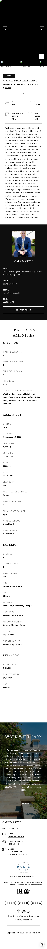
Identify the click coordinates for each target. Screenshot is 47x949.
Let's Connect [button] (24, 804)
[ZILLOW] (33, 903)
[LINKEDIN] (20, 903)
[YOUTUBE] (26, 903)
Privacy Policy (33, 932)
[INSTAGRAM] (13, 903)
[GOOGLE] (39, 903)
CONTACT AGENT (23, 310)
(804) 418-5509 (10, 284)
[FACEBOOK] (7, 903)
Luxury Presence (23, 919)
